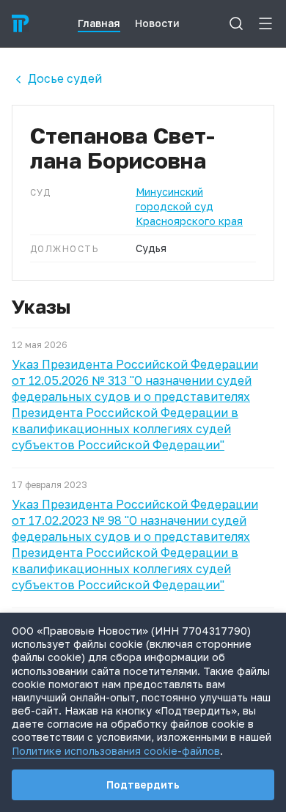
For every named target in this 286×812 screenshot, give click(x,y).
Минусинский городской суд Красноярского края (189, 206)
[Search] (236, 23)
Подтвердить (143, 784)
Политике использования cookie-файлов (116, 751)
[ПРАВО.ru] (20, 23)
